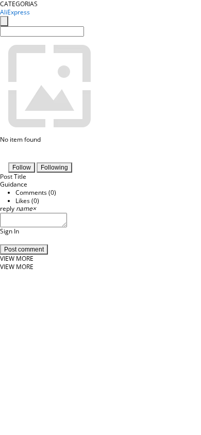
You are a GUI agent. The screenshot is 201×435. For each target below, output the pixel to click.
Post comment (24, 249)
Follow (21, 167)
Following (54, 167)
